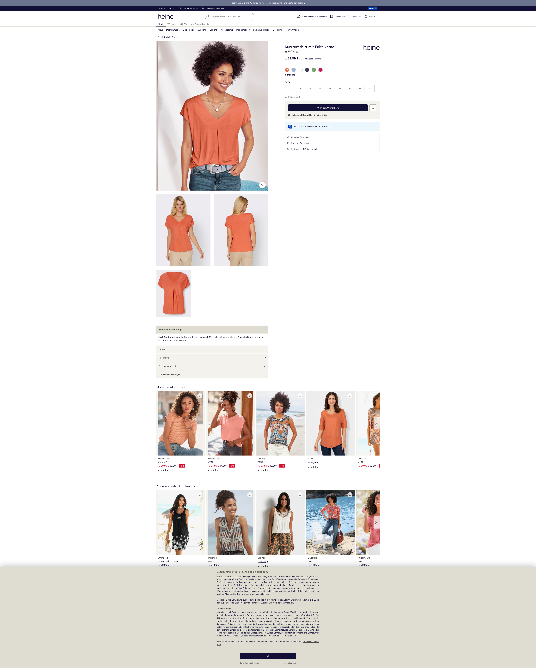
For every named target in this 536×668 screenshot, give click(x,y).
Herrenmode (292, 29)
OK (268, 656)
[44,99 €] (330, 522)
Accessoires (227, 29)
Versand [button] (317, 59)
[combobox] (235, 16)
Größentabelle (294, 97)
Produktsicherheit (168, 366)
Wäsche (202, 29)
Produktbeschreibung (170, 329)
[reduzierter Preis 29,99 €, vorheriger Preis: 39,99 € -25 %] (180, 423)
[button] (157, 37)
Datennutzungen (304, 576)
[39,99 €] (180, 522)
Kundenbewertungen (169, 374)
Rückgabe (164, 357)
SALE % (183, 24)
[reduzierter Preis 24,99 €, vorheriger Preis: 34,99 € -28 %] (230, 423)
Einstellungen (290, 663)
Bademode (188, 29)
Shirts (166, 37)
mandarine (290, 75)
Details (162, 349)
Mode (161, 24)
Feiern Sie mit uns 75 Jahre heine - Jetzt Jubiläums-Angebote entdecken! (268, 2)
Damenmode (173, 29)
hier (284, 591)
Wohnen (171, 24)
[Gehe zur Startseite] (165, 16)
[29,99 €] (280, 522)
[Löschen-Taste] (251, 16)
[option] (287, 70)
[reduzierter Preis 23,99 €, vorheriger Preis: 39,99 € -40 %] (280, 423)
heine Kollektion (261, 29)
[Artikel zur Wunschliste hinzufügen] (372, 107)
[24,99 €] (330, 423)
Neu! (160, 29)
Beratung (278, 29)
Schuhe (213, 29)
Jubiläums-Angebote (201, 24)
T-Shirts (174, 37)
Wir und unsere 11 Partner (229, 576)
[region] (268, 617)
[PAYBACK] (372, 8)
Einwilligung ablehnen (249, 663)
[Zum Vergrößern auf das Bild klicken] (262, 185)
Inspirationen (243, 29)
